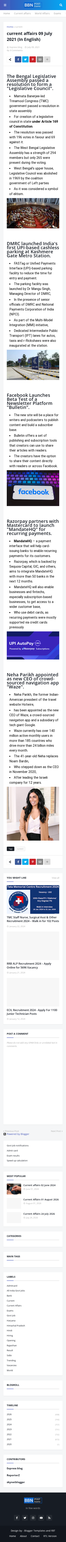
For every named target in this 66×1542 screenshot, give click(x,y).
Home (6, 13)
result (10, 1350)
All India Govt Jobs (16, 1290)
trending (11, 1360)
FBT (53, 1530)
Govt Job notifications (18, 1145)
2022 (33, 1434)
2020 (33, 1444)
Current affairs (22, 13)
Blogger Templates (34, 1530)
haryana (11, 1320)
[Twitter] (25, 59)
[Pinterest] (32, 59)
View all (55, 878)
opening (11, 1340)
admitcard (12, 1285)
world (10, 1370)
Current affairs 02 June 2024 (39, 1185)
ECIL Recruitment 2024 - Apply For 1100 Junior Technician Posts (32, 1012)
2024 (33, 1424)
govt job (11, 1315)
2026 (33, 1414)
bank (9, 1295)
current (19, 26)
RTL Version (50, 1536)
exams (10, 1310)
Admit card (12, 1150)
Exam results (13, 1155)
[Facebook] (18, 59)
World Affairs (42, 13)
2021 (33, 1439)
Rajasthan (12, 1345)
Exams (57, 13)
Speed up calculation (17, 1160)
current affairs (14, 1305)
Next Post (56, 1131)
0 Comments (16, 50)
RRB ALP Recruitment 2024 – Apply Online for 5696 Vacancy (29, 965)
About (23, 1536)
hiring (10, 1335)
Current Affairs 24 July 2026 (39, 1213)
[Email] (40, 59)
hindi (9, 1330)
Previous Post (12, 1131)
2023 (33, 1429)
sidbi (9, 1355)
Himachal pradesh (16, 1325)
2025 (33, 1419)
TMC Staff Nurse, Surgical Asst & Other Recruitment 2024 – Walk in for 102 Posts (33, 919)
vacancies (12, 1365)
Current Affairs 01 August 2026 (41, 1199)
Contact (35, 1536)
